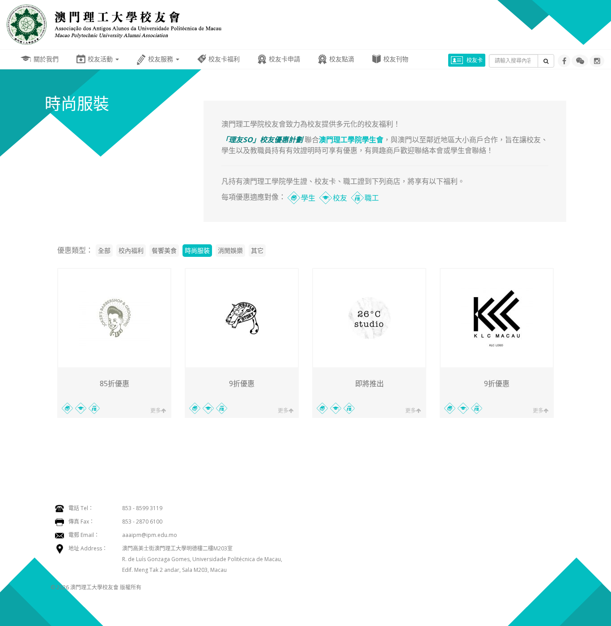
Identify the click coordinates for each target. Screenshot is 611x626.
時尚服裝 (197, 250)
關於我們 (46, 59)
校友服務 (161, 59)
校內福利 (131, 250)
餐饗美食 (164, 250)
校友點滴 (341, 59)
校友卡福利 (224, 59)
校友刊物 (395, 59)
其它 (257, 250)
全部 (104, 250)
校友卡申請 (284, 59)
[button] (580, 61)
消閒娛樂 (230, 250)
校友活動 (101, 59)
